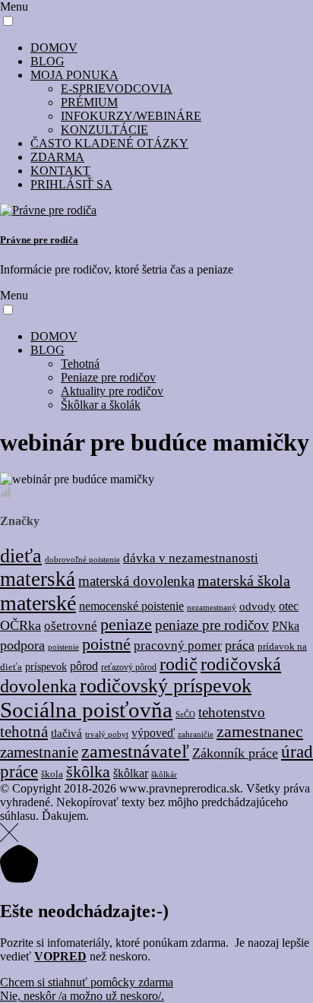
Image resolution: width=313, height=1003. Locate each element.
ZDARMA (57, 156)
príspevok (46, 666)
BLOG (47, 61)
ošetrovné (70, 626)
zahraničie (195, 734)
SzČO (185, 714)
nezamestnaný (211, 607)
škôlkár (164, 774)
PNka (285, 625)
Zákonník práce (235, 753)
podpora (22, 645)
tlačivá (66, 732)
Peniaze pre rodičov (108, 377)
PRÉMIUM (89, 102)
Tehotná (80, 363)
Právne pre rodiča (39, 239)
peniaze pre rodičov (212, 625)
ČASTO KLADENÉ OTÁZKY (109, 143)
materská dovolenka (136, 581)
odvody (257, 606)
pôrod (84, 666)
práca (240, 645)
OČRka (20, 625)
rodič (179, 664)
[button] (8, 21)
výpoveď (153, 732)
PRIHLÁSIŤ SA (71, 184)
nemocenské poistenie (131, 606)
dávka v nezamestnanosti (190, 558)
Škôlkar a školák (101, 404)
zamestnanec (260, 732)
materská (37, 579)
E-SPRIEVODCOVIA (116, 88)
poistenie (63, 646)
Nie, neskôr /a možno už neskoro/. (82, 995)
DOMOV (53, 47)
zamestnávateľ (135, 751)
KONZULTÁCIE (104, 129)
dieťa (21, 556)
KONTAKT (60, 170)
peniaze (126, 624)
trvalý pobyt (106, 734)
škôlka (88, 772)
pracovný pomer (178, 645)
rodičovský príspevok (165, 686)
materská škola (244, 580)
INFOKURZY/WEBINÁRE (131, 115)
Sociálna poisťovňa (86, 710)
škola (52, 774)
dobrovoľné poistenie (82, 559)
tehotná (24, 732)
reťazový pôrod (128, 667)
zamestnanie (39, 752)
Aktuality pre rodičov (112, 390)
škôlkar (130, 773)
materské (38, 603)
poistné (106, 643)
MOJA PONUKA (74, 74)
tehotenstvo (231, 712)
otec (289, 606)
